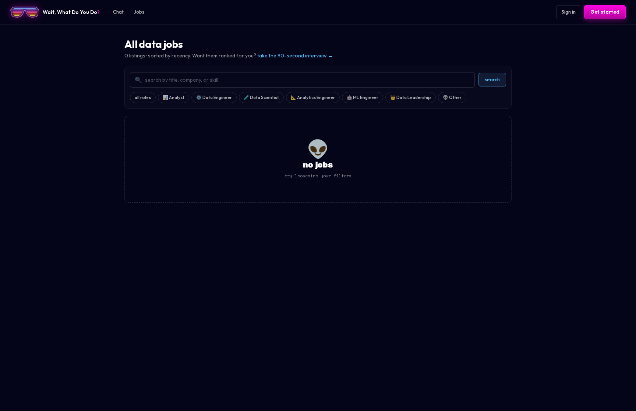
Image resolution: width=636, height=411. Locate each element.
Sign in (569, 12)
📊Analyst (173, 97)
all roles (143, 97)
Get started (604, 12)
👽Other (452, 97)
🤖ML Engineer (362, 97)
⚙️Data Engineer (214, 97)
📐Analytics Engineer (313, 97)
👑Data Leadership (410, 97)
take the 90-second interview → (295, 55)
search (492, 79)
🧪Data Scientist (261, 97)
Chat (118, 12)
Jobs (139, 12)
